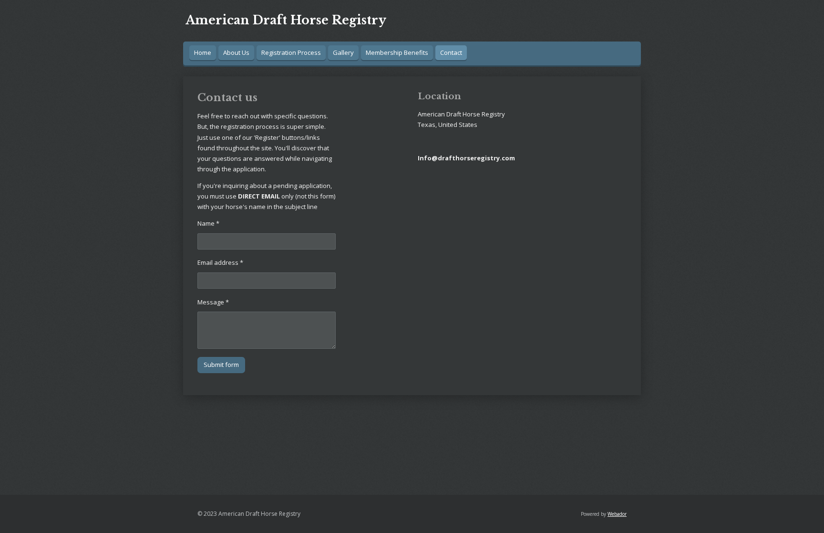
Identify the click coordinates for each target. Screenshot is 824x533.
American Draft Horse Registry (285, 20)
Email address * (220, 262)
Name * (208, 223)
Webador (617, 514)
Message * (213, 302)
